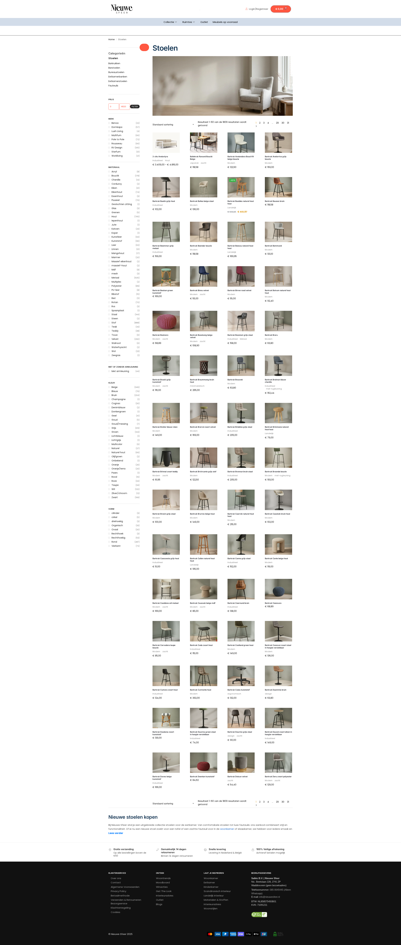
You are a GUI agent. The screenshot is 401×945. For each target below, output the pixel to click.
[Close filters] (144, 47)
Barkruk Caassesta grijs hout (166, 558)
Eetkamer (209, 882)
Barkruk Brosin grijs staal (164, 514)
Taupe (115, 485)
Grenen (116, 212)
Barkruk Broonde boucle (276, 471)
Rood (114, 476)
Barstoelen (114, 67)
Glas (114, 208)
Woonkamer (211, 878)
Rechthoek (117, 533)
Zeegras (116, 355)
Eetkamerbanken (117, 76)
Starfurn (116, 151)
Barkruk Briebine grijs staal (240, 427)
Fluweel (116, 200)
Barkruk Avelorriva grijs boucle (275, 157)
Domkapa (117, 127)
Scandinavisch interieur (217, 891)
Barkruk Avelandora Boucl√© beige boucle (241, 157)
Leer (114, 245)
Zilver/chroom (119, 493)
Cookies (115, 912)
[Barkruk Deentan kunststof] (203, 762)
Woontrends (163, 878)
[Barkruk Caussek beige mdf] (203, 589)
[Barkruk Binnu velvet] (203, 276)
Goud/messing (120, 423)
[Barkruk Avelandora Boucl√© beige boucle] (241, 142)
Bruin (114, 395)
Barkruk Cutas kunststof (239, 690)
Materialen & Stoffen (216, 899)
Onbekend (117, 460)
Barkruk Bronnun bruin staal (240, 471)
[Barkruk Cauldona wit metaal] (166, 589)
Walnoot (116, 343)
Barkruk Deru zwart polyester (278, 776)
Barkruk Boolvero (160, 335)
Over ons (116, 878)
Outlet (204, 22)
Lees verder (115, 833)
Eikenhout (117, 192)
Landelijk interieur (214, 895)
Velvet (115, 339)
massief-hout (119, 265)
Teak (114, 326)
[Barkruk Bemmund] (278, 232)
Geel (114, 415)
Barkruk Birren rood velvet (239, 290)
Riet (114, 298)
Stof (114, 322)
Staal (114, 314)
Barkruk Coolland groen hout (240, 645)
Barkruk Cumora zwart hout (165, 690)
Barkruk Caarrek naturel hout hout (241, 515)
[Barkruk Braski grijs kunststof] (166, 365)
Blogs (159, 904)
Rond (114, 541)
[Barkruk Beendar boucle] (203, 232)
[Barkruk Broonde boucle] (278, 458)
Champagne (119, 399)
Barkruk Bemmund (273, 246)
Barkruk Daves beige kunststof (162, 777)
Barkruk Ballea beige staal (202, 201)
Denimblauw (118, 407)
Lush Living (117, 131)
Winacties (162, 887)
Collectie (169, 22)
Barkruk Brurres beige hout (202, 514)
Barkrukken (114, 63)
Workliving (117, 155)
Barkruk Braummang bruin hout (202, 380)
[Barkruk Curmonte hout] (203, 676)
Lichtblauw (117, 436)
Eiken (114, 188)
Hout (114, 216)
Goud (115, 419)
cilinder (115, 513)
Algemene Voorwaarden (125, 887)
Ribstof (115, 294)
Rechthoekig (118, 537)
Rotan (115, 302)
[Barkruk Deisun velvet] (241, 762)
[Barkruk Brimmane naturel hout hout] (278, 413)
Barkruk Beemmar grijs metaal (163, 247)
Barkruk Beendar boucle (201, 246)
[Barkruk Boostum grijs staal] (241, 321)
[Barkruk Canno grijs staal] (241, 544)
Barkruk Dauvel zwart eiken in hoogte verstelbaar (278, 733)
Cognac (116, 403)
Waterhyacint (119, 347)
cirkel (114, 517)
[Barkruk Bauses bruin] (278, 187)
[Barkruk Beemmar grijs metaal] (166, 232)
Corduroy (117, 183)
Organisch (117, 525)
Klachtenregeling (121, 907)
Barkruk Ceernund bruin (238, 603)
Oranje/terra (118, 468)
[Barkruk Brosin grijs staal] (166, 500)
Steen (115, 318)
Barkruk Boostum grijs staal (240, 335)
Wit (113, 489)
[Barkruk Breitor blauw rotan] (166, 413)
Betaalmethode (120, 895)
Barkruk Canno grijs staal (239, 558)
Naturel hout (118, 452)
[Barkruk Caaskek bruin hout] (278, 500)
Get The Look (163, 891)
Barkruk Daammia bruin (275, 690)
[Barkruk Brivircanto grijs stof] (203, 458)
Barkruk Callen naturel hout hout (202, 559)
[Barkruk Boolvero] (166, 321)
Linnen (115, 249)
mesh (115, 273)
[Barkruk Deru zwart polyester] (278, 762)
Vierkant (116, 545)
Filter (135, 106)
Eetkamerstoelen (117, 81)
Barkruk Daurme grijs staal (240, 732)
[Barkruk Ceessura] (278, 589)
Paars (115, 472)
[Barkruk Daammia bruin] (278, 676)
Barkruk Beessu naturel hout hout (240, 247)
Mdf (114, 269)
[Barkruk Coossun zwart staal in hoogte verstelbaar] (278, 631)
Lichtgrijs (116, 440)
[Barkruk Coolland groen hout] (241, 631)
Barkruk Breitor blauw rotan (165, 427)
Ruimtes (187, 22)
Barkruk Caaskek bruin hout (277, 514)
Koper (115, 232)
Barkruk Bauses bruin (274, 201)
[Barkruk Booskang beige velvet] (203, 321)
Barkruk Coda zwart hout (201, 645)
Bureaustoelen (116, 72)
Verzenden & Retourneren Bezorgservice (126, 901)
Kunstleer (117, 236)
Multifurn (116, 135)
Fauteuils (113, 85)
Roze (114, 481)
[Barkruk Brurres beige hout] (203, 500)
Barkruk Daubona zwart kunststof (163, 733)
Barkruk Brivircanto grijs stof (203, 471)
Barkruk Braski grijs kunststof (162, 380)
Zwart (115, 497)
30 (283, 122)
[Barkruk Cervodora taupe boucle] (166, 631)
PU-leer (116, 290)
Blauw (115, 391)
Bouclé (115, 175)
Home (111, 39)
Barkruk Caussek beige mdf (202, 603)
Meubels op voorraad (225, 22)
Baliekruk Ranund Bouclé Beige (201, 157)
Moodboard (163, 882)
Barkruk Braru (271, 335)
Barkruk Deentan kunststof (202, 776)
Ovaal (115, 529)
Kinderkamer (211, 887)
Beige (115, 387)
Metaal (115, 277)
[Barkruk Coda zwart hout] (203, 631)
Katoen (115, 228)
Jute (114, 224)
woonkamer (227, 829)
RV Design (117, 147)
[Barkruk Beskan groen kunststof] (166, 276)
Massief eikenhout (122, 261)
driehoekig (117, 521)
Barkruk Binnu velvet (199, 290)
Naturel (115, 448)
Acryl (114, 171)
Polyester (117, 285)
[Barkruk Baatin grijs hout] (166, 187)
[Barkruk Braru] (278, 321)
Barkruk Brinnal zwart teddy (165, 471)
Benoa (115, 123)
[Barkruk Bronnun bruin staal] (241, 458)
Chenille (116, 179)
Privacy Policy (118, 891)
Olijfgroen (117, 456)
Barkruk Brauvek (235, 379)
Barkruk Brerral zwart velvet (203, 427)
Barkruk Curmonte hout (200, 690)
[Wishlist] (175, 137)
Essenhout (117, 196)
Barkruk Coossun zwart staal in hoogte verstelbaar (278, 646)
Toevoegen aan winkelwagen (204, 174)
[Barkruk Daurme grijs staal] (241, 718)
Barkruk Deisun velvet (238, 776)
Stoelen (113, 58)
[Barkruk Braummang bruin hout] (203, 365)
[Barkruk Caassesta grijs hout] (166, 544)
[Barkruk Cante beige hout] (278, 544)
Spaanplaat (118, 310)
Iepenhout (117, 220)
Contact (116, 882)
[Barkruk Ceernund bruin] (241, 589)
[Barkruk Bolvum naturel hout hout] (278, 276)
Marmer (116, 257)
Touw (115, 334)
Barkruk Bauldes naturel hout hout (241, 202)
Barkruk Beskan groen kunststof (163, 291)
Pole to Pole (118, 139)
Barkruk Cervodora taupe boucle (164, 646)
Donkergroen (119, 411)
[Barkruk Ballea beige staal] (203, 187)
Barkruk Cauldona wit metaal (166, 603)
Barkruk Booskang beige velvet (201, 336)
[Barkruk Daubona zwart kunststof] (166, 718)
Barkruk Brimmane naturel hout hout (277, 428)
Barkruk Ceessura (273, 603)
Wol (114, 351)
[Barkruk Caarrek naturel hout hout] (241, 500)
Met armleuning (120, 371)
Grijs (114, 428)
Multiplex (116, 281)
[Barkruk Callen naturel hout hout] (203, 544)
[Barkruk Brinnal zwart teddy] (166, 458)
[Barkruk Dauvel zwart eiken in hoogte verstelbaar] (278, 718)
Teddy (115, 330)
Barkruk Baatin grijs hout (164, 201)
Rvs (113, 306)
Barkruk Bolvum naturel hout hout (278, 291)
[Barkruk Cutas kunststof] (241, 676)
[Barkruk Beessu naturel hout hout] (241, 232)
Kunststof (117, 241)
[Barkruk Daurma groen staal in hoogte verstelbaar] (203, 718)
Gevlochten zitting (122, 204)
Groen (115, 431)
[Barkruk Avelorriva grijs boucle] (278, 142)
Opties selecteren (166, 171)
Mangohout (118, 253)
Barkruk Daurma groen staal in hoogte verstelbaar (203, 733)
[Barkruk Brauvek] (241, 365)
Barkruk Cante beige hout (276, 558)
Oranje (115, 464)
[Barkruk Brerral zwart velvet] (203, 413)
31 (288, 122)
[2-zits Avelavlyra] (166, 142)
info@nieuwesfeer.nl (269, 896)
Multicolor (117, 444)
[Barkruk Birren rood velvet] (241, 276)
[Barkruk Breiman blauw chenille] (278, 365)
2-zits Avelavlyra (160, 156)
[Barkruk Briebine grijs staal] (241, 413)
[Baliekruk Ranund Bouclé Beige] (203, 142)
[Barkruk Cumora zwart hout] (166, 676)
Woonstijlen (210, 908)
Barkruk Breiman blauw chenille (275, 380)
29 (277, 122)
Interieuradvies (164, 895)
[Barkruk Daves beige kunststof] (166, 762)
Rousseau (117, 143)
